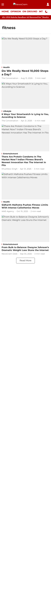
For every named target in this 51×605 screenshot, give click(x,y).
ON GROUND (29, 11)
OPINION (15, 11)
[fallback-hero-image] (25, 50)
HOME (5, 11)
